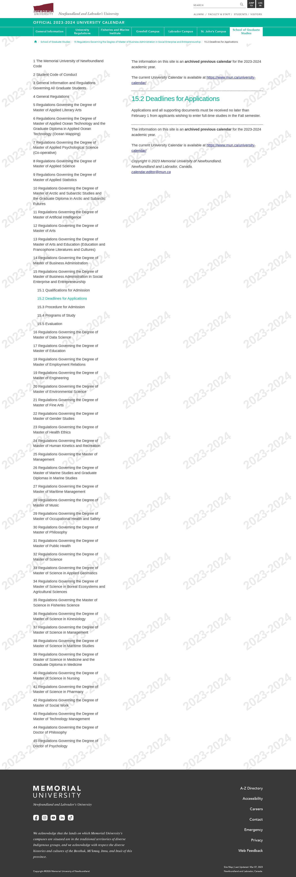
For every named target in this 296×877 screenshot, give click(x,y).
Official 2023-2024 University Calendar (79, 22)
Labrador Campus (181, 31)
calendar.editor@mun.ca (151, 172)
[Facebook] (36, 818)
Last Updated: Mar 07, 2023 (249, 867)
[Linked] (62, 818)
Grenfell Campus (147, 31)
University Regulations (82, 31)
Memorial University (76, 9)
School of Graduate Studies (246, 31)
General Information (49, 31)
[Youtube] (53, 818)
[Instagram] (45, 818)
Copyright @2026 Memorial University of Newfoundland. (61, 871)
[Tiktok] (70, 818)
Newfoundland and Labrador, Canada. (243, 871)
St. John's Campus (213, 31)
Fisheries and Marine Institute (115, 31)
